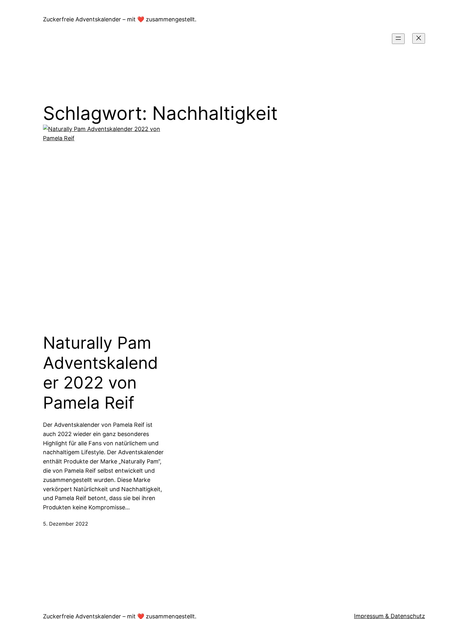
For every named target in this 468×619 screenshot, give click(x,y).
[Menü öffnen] (398, 38)
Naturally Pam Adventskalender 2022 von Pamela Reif (100, 372)
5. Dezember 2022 (65, 524)
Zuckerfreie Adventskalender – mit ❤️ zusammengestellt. (119, 19)
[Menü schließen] (418, 38)
